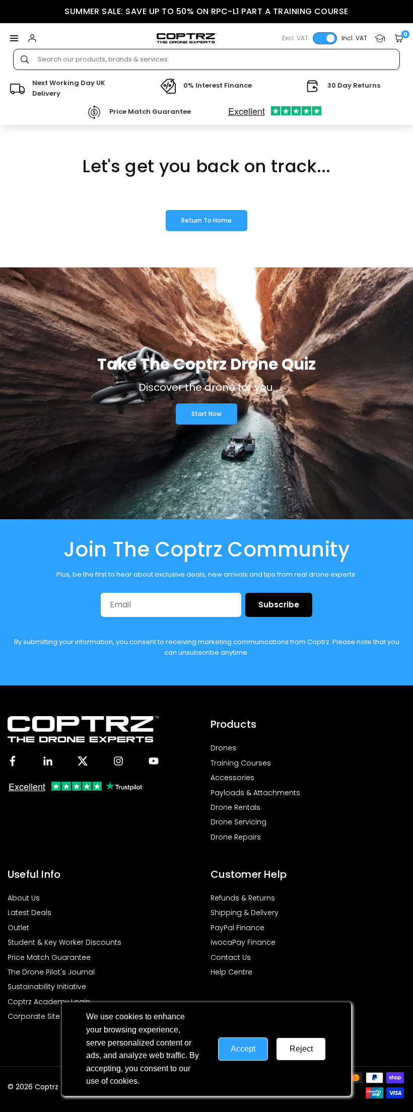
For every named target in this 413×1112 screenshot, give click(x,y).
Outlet (18, 928)
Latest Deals (29, 913)
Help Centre (231, 972)
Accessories (232, 778)
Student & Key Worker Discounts (64, 942)
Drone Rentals (235, 807)
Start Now (206, 413)
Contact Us (231, 957)
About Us (24, 898)
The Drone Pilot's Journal (51, 972)
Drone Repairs (236, 837)
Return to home (206, 220)
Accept (243, 1049)
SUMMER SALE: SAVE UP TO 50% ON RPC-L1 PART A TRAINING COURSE (206, 11)
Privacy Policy (167, 1081)
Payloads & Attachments (255, 793)
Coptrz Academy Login (49, 1002)
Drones (223, 748)
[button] (14, 38)
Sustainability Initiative (47, 987)
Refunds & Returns (243, 898)
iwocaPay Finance (243, 942)
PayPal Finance (237, 928)
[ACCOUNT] (32, 38)
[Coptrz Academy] (380, 38)
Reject (301, 1049)
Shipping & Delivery (245, 913)
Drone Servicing (238, 822)
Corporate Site (34, 1016)
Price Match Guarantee (49, 957)
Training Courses (241, 763)
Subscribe (278, 604)
